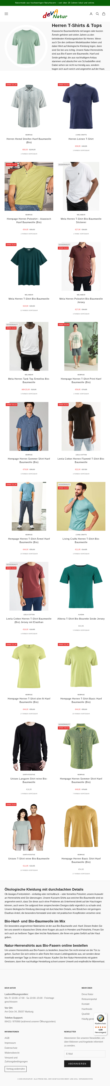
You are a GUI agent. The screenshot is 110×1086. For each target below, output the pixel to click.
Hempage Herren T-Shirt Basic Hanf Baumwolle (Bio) (81, 700)
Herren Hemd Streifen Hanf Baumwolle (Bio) (29, 141)
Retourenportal (89, 999)
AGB (7, 1038)
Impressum (10, 1043)
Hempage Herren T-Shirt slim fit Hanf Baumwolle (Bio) (29, 700)
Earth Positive (29, 774)
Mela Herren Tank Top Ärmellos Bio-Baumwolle (29, 381)
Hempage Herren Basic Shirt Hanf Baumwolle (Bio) (81, 860)
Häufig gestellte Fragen (93, 1019)
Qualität (86, 1014)
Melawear (81, 215)
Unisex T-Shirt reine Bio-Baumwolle (29, 858)
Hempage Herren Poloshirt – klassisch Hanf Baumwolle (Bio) (29, 221)
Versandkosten (86, 1079)
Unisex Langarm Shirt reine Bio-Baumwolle (28, 780)
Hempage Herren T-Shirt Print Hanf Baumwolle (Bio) (81, 381)
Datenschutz (11, 1048)
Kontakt (85, 1004)
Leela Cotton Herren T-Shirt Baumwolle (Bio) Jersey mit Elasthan (29, 620)
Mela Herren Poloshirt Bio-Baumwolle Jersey (81, 300)
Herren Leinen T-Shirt (81, 139)
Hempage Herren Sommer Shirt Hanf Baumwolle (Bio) (29, 460)
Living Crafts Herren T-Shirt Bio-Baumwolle (81, 541)
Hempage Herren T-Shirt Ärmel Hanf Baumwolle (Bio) (29, 541)
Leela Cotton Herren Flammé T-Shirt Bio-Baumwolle (81, 460)
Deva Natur (87, 994)
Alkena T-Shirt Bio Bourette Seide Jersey (81, 619)
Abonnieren (77, 1063)
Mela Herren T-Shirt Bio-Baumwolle (29, 299)
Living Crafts (81, 135)
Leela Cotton (81, 455)
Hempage (29, 135)
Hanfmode (87, 1009)
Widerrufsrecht (12, 1053)
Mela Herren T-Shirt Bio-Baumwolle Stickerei (81, 221)
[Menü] (105, 1014)
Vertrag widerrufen (15, 1069)
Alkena (81, 614)
